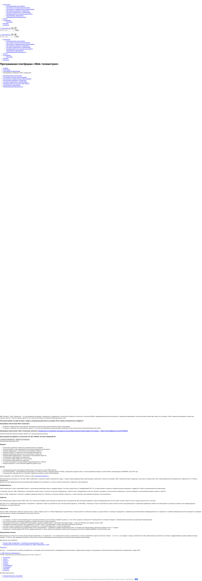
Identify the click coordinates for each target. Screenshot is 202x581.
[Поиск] (12, 28)
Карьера (5, 23)
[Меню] (15, 28)
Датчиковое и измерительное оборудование (20, 9)
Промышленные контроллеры (15, 6)
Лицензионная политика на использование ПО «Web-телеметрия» (26, 544)
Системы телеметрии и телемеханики (18, 12)
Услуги (5, 18)
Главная (5, 68)
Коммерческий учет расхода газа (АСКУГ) (19, 14)
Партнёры (9, 22)
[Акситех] (8, 1)
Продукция (6, 4)
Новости (6, 560)
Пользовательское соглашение (13, 576)
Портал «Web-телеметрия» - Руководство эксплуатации (23, 543)
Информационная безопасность (16, 17)
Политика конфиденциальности (13, 577)
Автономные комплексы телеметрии (18, 11)
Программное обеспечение (14, 15)
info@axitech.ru (15, 553)
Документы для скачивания (22, 439)
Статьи (5, 562)
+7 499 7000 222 (5, 28)
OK (136, 579)
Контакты (6, 25)
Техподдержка (7, 565)
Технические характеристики (7, 439)
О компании (7, 20)
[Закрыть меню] (15, 35)
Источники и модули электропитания (18, 7)
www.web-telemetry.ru (42, 476)
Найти (17, 30)
